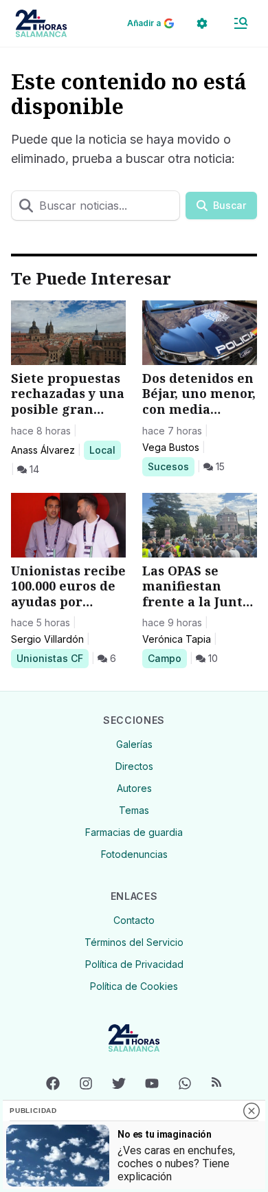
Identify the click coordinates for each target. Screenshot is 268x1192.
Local (105, 449)
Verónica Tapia (176, 639)
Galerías (134, 744)
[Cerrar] (251, 1111)
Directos (134, 766)
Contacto (134, 920)
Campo (167, 658)
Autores (134, 788)
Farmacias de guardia (134, 832)
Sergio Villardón (47, 639)
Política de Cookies (134, 986)
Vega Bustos (170, 447)
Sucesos (170, 466)
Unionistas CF (49, 658)
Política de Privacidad (134, 964)
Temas (134, 810)
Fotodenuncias (134, 854)
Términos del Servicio (134, 942)
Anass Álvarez (43, 450)
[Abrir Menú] (240, 23)
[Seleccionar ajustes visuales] (202, 23)
